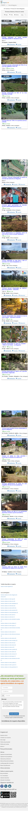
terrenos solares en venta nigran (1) (8, 625)
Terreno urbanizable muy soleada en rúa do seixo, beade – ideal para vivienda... (14, 316)
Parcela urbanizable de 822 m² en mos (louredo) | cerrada (14, 93)
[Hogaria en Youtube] (10, 786)
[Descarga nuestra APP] (8, 794)
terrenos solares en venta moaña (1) (8, 662)
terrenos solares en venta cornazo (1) (9, 654)
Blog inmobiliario (4, 773)
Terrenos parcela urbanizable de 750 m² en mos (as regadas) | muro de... (14, 65)
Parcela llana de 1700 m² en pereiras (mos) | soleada (14, 121)
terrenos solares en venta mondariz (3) (9, 640)
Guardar (19, 44)
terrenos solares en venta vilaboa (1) (8, 623)
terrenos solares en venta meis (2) (8, 642)
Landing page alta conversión (7, 763)
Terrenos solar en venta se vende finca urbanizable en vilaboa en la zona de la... (14, 567)
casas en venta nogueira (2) (7, 586)
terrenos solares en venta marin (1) (8, 631)
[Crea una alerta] (17, 15)
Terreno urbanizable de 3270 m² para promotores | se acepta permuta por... (14, 539)
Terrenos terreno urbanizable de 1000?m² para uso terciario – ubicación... (14, 289)
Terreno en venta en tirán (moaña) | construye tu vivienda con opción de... (14, 456)
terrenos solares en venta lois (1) (8, 617)
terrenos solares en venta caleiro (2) (8, 651)
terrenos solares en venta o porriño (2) (9, 649)
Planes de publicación (5, 765)
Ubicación (22, 184)
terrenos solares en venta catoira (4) (8, 638)
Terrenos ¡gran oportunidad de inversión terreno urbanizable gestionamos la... (14, 205)
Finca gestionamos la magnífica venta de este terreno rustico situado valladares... (14, 233)
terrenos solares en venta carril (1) (8, 614)
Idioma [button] (2, 746)
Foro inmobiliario (4, 775)
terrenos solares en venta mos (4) (8, 601)
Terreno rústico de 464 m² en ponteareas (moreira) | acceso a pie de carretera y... (14, 512)
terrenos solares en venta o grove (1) (8, 664)
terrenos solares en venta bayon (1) (8, 656)
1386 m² (10, 347)
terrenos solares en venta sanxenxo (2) (9, 610)
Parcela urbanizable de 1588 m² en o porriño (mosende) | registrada (14, 372)
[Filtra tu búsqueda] (11, 15)
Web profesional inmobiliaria (6, 761)
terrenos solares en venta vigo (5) (8, 599)
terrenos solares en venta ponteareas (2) (9, 612)
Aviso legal (2, 739)
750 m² (8, 69)
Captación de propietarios (6, 756)
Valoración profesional (5, 758)
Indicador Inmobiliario (5, 780)
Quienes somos (3, 735)
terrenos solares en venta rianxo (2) (8, 645)
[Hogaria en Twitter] (6, 786)
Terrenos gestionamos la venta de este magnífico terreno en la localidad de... (14, 484)
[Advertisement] (14, 144)
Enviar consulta (14, 713)
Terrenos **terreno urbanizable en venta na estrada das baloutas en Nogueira (14, 178)
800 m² (9, 41)
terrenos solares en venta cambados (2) (9, 603)
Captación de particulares (6, 754)
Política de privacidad (5, 742)
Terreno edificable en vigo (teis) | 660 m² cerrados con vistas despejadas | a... (14, 261)
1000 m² (10, 292)
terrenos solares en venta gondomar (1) (9, 667)
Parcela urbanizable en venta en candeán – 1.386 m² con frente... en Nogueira (14, 344)
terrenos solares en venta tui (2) (7, 647)
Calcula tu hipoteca (4, 777)
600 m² (8, 181)
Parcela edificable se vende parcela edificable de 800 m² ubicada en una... (14, 38)
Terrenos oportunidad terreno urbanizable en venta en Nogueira (14, 429)
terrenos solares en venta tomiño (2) (8, 608)
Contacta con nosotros (5, 737)
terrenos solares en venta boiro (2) (8, 605)
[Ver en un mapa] (5, 15)
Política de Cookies (4, 744)
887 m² (10, 319)
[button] (12, 5)
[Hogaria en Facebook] (2, 786)
